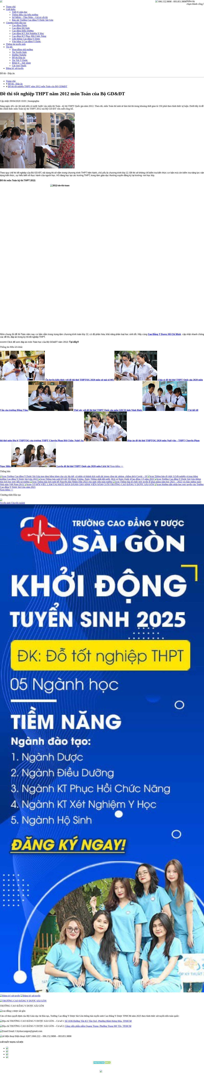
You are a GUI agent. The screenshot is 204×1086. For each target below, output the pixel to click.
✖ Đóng (124, 536)
